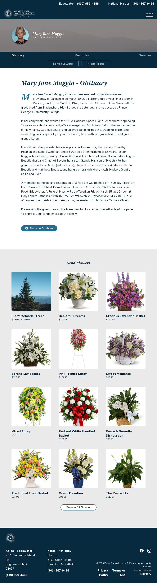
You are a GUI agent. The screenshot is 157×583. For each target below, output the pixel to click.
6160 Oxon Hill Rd (59, 560)
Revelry (145, 574)
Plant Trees (95, 64)
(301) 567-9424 (143, 4)
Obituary (17, 55)
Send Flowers (63, 64)
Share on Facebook (41, 228)
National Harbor (118, 4)
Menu (149, 13)
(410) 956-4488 (88, 4)
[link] (31, 297)
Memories (82, 55)
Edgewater (66, 4)
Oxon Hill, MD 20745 (61, 564)
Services (145, 55)
